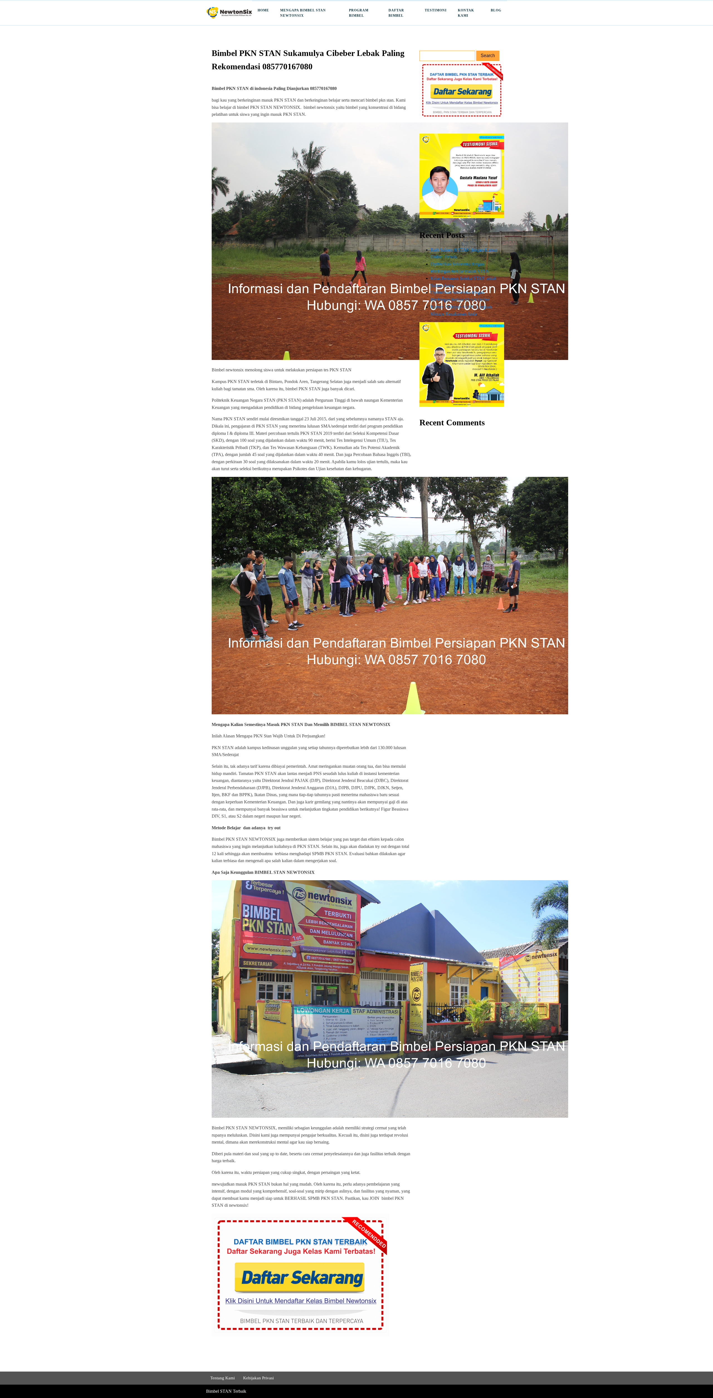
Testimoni (436, 10)
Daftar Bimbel (396, 13)
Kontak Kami (466, 13)
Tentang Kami (222, 1378)
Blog (496, 10)
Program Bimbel (358, 13)
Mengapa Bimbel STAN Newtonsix (303, 13)
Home (263, 10)
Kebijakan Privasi (258, 1378)
